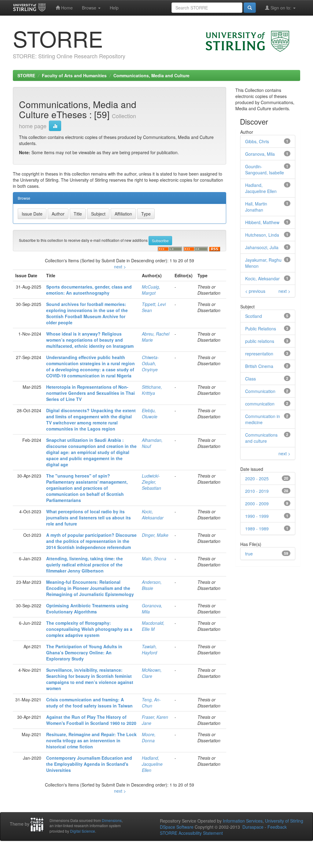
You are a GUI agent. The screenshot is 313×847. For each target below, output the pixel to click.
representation (259, 354)
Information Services (243, 821)
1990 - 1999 (257, 516)
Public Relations (260, 328)
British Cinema (259, 366)
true (249, 554)
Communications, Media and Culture (151, 75)
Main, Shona (154, 558)
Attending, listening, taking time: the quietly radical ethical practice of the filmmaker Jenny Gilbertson (84, 564)
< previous (255, 291)
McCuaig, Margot (151, 290)
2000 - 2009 (257, 503)
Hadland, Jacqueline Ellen (152, 764)
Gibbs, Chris (257, 141)
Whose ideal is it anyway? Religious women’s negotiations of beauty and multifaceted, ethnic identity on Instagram (90, 340)
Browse (90, 8)
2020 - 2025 (257, 478)
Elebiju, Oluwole (149, 413)
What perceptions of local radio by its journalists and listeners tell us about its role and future (88, 517)
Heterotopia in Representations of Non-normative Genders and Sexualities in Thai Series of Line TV (90, 393)
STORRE (26, 75)
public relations (259, 341)
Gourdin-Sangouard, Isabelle (264, 169)
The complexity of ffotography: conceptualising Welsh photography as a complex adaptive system (89, 629)
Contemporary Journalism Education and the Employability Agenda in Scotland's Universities (89, 764)
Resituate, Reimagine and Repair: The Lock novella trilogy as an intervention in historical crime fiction (91, 740)
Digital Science (82, 831)
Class (250, 379)
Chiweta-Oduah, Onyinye (150, 363)
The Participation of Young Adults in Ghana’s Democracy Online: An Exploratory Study (84, 652)
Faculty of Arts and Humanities (74, 75)
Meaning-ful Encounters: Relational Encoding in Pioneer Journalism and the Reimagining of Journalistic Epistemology (90, 588)
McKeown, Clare (152, 673)
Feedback (277, 827)
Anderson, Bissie (152, 585)
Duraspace (252, 827)
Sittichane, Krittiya (152, 390)
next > (120, 267)
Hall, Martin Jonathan (256, 207)
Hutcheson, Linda (262, 235)
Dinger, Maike (155, 535)
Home (66, 8)
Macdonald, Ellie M (153, 626)
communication (259, 404)
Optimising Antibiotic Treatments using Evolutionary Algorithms (87, 608)
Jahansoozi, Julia (261, 247)
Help (114, 8)
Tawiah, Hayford (149, 649)
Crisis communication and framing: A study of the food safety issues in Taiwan (89, 702)
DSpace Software (176, 827)
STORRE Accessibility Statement (191, 833)
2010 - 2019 (257, 491)
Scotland (253, 316)
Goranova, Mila (260, 154)
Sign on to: (281, 8)
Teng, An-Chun (151, 702)
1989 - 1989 (257, 528)
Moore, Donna (149, 737)
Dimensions (112, 820)
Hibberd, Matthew (262, 222)
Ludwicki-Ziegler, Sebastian (151, 482)
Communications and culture (261, 438)
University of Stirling (284, 821)
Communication (260, 391)
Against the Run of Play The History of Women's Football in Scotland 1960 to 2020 (91, 720)
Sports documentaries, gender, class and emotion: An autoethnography (89, 290)
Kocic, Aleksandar (153, 514)
